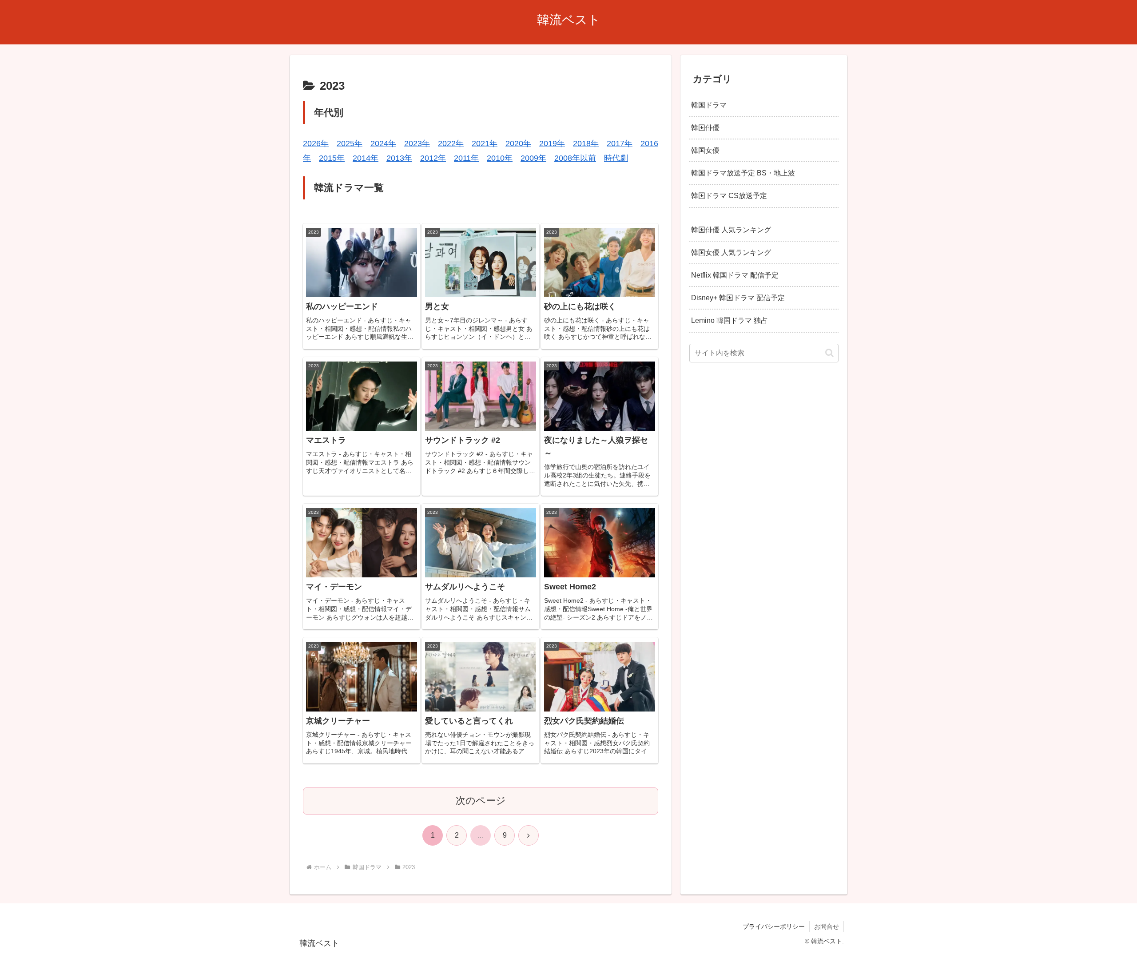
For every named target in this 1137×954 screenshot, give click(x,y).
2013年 (399, 158)
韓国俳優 (705, 127)
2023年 (417, 143)
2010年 (500, 158)
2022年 (451, 143)
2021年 (484, 143)
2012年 (433, 158)
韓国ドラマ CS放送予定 (729, 195)
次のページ (481, 800)
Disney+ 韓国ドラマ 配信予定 (738, 298)
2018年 (586, 143)
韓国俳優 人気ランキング (731, 230)
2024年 (383, 143)
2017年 (619, 143)
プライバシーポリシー (774, 926)
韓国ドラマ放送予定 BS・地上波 (743, 173)
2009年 (533, 158)
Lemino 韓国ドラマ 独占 (729, 320)
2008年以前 (575, 158)
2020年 (518, 143)
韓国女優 (705, 150)
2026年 (316, 143)
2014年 (365, 158)
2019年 (552, 143)
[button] (829, 353)
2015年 (332, 158)
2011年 (466, 158)
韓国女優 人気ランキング (731, 252)
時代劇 (616, 158)
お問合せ (826, 926)
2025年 (349, 143)
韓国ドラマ (709, 105)
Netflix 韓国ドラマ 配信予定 (735, 275)
